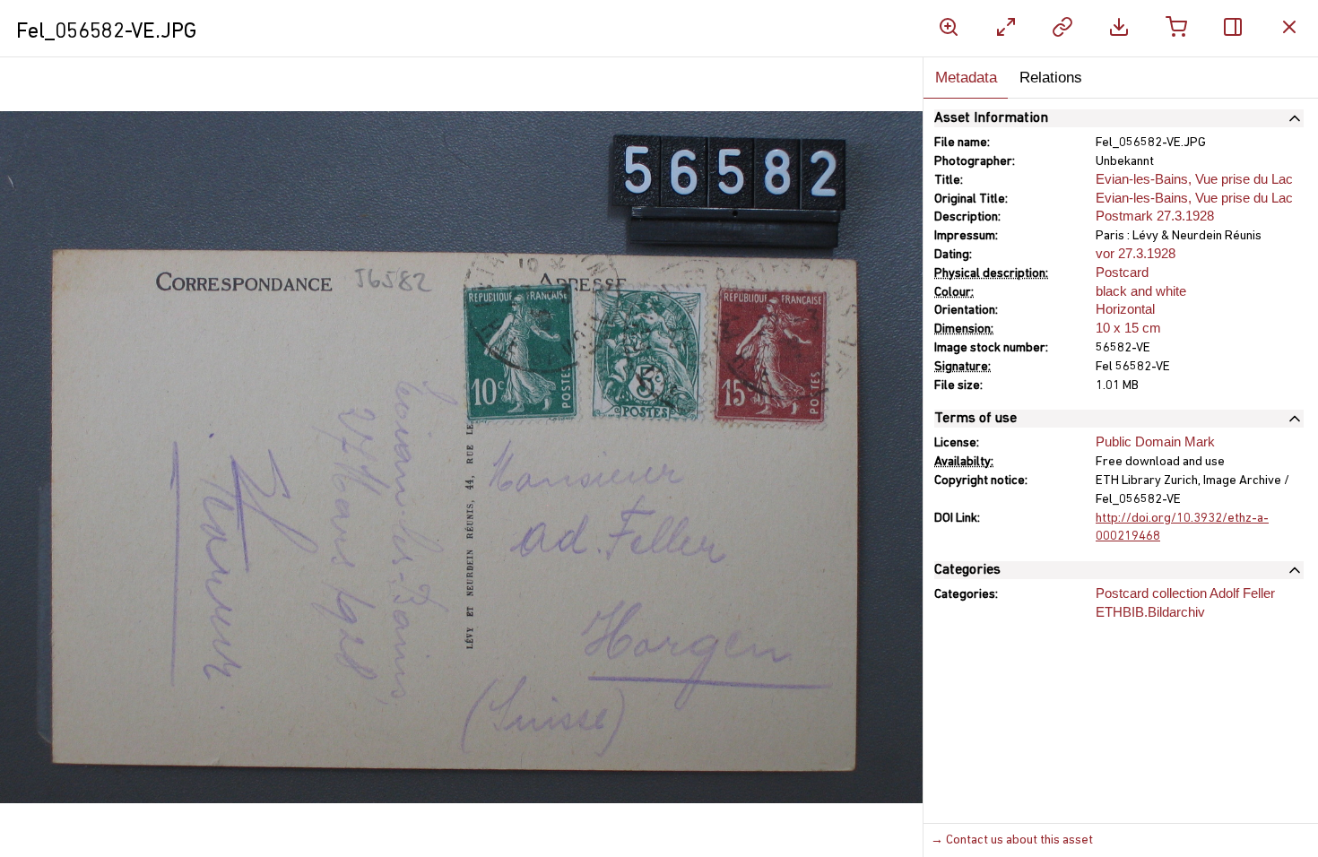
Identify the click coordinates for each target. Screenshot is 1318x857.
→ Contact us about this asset (1012, 840)
